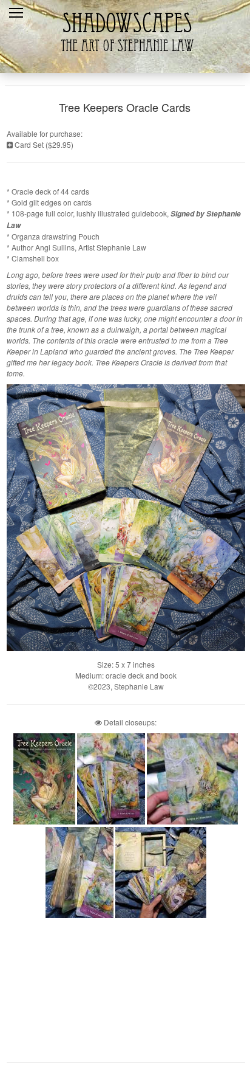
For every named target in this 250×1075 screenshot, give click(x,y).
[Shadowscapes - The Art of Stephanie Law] (124, 57)
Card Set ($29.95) (43, 144)
